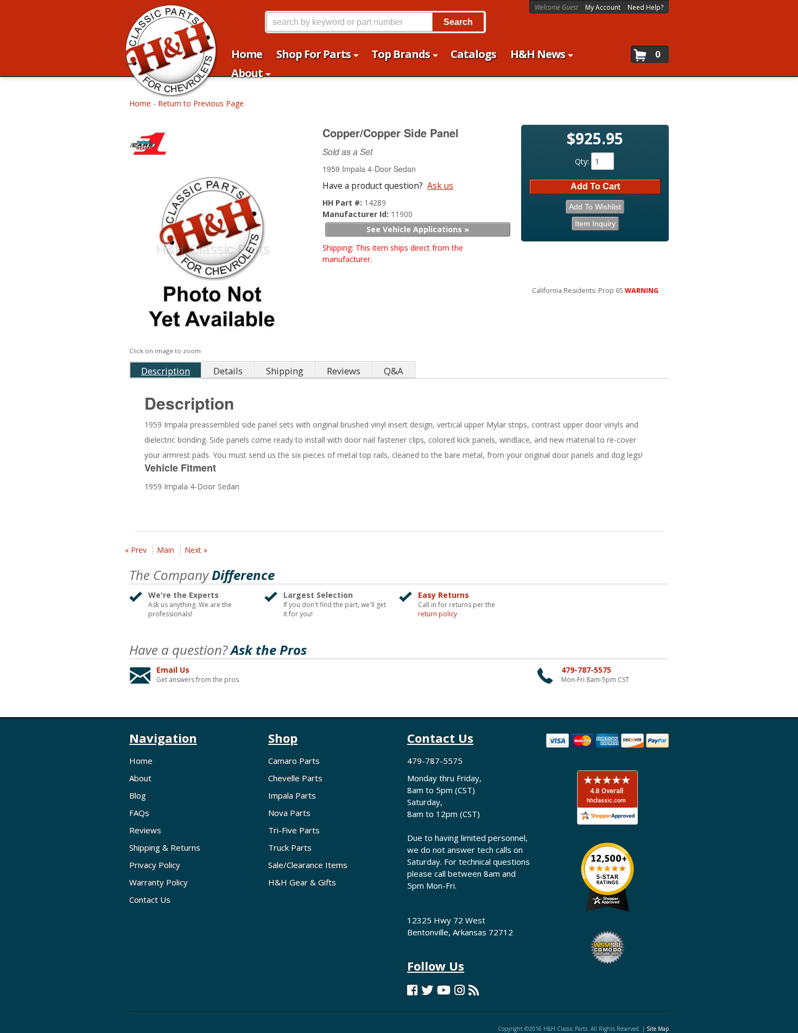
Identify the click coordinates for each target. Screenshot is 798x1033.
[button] (375, 21)
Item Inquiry (595, 223)
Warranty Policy (158, 882)
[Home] (164, 14)
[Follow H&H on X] (427, 990)
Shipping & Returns (164, 847)
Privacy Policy (154, 864)
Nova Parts (289, 812)
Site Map (658, 1028)
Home (140, 103)
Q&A (393, 371)
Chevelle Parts (295, 778)
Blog (137, 795)
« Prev (136, 550)
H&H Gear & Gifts (302, 882)
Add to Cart (595, 186)
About (140, 778)
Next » (196, 550)
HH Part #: (343, 202)
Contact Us (149, 899)
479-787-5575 (586, 670)
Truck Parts (290, 847)
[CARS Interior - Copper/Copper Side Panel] (213, 146)
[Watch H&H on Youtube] (444, 990)
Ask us (440, 186)
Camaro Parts (294, 760)
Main (165, 550)
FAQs (139, 812)
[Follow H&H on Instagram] (459, 990)
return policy (437, 614)
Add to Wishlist (595, 206)
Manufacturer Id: (356, 214)
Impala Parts (292, 795)
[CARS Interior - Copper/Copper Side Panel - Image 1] (212, 255)
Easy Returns (443, 595)
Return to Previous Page (201, 103)
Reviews (145, 830)
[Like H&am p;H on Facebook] (412, 990)
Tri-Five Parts (294, 830)
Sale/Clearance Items (307, 864)
